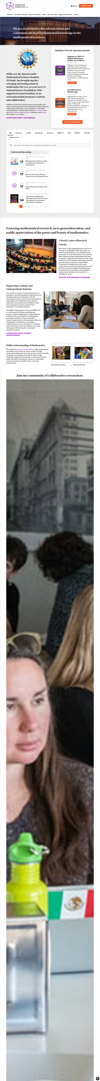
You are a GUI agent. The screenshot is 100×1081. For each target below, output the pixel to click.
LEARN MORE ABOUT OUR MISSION (20, 118)
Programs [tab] (18, 133)
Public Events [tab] (14, 137)
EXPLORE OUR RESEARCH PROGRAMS (74, 277)
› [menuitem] (40, 206)
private (16, 112)
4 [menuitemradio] (32, 206)
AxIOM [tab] (28, 133)
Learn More (72, 83)
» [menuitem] (44, 206)
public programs (23, 349)
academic (27, 112)
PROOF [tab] (77, 133)
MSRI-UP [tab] (60, 133)
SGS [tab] (69, 133)
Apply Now (72, 114)
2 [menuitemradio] (24, 206)
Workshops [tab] (39, 133)
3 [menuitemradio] (28, 206)
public (11, 112)
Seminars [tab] (50, 133)
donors (44, 112)
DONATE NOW (86, 6)
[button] (71, 365)
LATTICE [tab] (87, 133)
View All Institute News (72, 122)
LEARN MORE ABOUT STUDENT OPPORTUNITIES (18, 334)
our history (39, 110)
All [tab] (10, 133)
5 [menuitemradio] (36, 206)
